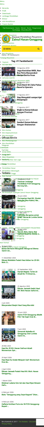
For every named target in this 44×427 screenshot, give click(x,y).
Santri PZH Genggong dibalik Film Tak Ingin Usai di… (29, 316)
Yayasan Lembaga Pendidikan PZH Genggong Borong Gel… (28, 184)
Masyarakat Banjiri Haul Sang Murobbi (18, 305)
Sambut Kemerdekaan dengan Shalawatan (27, 123)
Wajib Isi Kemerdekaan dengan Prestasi (27, 111)
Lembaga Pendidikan (10, 16)
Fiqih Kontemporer (8, 28)
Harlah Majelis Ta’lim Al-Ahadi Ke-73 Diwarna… (27, 273)
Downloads (6, 13)
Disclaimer (33, 422)
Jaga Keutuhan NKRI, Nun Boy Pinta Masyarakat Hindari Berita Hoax (29, 72)
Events (18, 28)
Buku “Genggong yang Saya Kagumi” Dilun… (20, 395)
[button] (8, 71)
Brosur (4, 19)
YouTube (5, 150)
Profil (4, 11)
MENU (8, 49)
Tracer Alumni (7, 24)
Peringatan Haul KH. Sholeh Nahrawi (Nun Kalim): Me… (29, 199)
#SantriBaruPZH (26, 30)
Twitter (4, 164)
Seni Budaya (16, 30)
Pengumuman (36, 28)
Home (4, 55)
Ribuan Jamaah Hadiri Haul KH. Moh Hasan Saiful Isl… (28, 289)
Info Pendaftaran (8, 21)
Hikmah (23, 28)
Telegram (5, 145)
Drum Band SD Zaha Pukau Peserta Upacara (29, 86)
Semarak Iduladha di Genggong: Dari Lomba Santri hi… (27, 333)
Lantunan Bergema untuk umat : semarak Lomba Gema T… (29, 217)
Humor (29, 28)
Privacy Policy (7, 424)
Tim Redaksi (23, 422)
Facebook (5, 159)
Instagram (5, 155)
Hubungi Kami (7, 27)
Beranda (5, 8)
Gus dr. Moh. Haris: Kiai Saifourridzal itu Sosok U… (28, 233)
